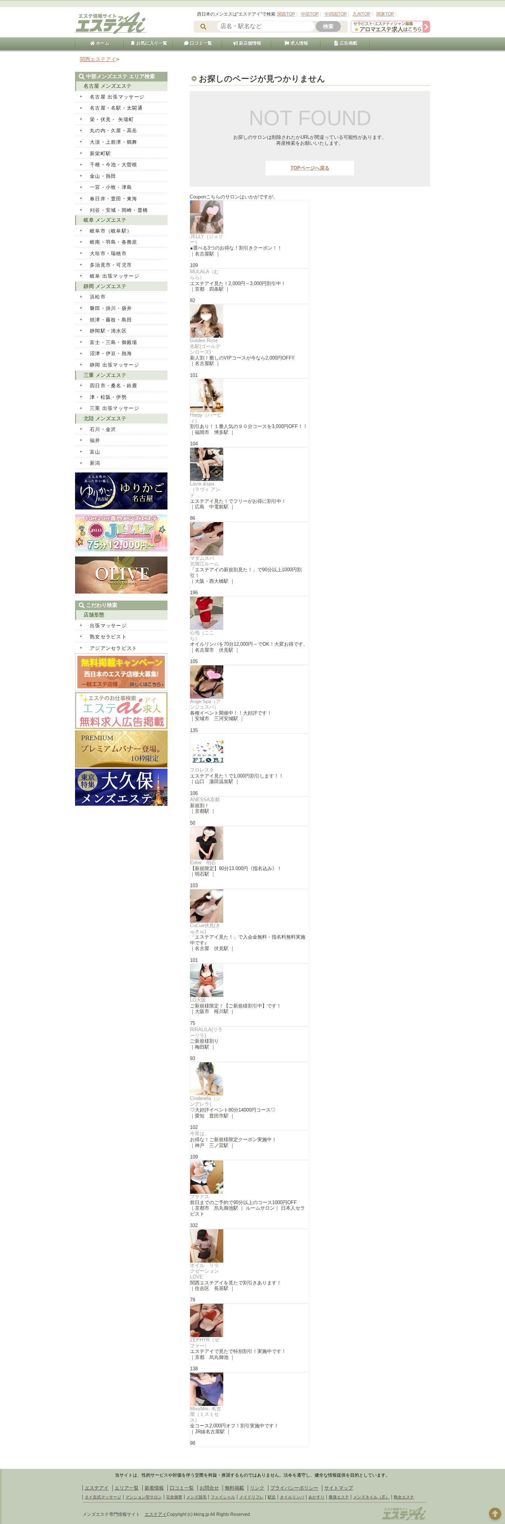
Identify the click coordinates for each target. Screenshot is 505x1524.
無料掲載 (234, 1488)
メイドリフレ (251, 1497)
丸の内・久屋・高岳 (114, 130)
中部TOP (310, 14)
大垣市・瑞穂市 (108, 253)
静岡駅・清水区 (108, 331)
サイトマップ (338, 1488)
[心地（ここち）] (249, 613)
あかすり (316, 1497)
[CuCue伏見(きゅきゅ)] (249, 906)
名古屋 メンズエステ (108, 86)
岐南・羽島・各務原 (114, 242)
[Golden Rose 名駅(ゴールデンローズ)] (249, 321)
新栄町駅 (100, 153)
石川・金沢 (103, 429)
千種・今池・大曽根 (114, 164)
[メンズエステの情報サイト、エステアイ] (110, 33)
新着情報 (154, 1488)
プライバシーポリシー (294, 1488)
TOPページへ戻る (310, 168)
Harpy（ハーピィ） (206, 418)
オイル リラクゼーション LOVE (207, 1271)
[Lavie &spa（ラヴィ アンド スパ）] (249, 464)
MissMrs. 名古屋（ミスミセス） (205, 1414)
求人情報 (298, 43)
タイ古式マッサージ (103, 1497)
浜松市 (98, 297)
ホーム (102, 43)
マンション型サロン (143, 1497)
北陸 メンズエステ (105, 418)
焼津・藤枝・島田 (111, 319)
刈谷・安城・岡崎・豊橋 (119, 210)
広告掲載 (347, 43)
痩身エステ (339, 1497)
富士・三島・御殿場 (114, 342)
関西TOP (286, 14)
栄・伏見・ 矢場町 (112, 119)
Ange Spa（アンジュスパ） (205, 704)
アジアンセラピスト (114, 648)
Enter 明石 (203, 862)
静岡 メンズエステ (105, 286)
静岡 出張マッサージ (114, 365)
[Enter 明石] (249, 843)
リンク (257, 1488)
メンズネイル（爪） (371, 1497)
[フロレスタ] (249, 750)
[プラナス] (249, 1177)
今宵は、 (199, 1133)
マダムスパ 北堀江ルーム (204, 561)
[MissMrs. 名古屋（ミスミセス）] (249, 1389)
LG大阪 (198, 1000)
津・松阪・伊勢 (108, 397)
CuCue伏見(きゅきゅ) (205, 928)
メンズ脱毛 (196, 1497)
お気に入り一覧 (151, 43)
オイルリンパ (292, 1497)
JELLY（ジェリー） (206, 239)
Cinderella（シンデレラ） (205, 1101)
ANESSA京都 (205, 799)
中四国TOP (336, 14)
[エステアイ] (404, 1519)
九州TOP (361, 14)
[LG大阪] (249, 980)
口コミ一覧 (200, 43)
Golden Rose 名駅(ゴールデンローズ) (205, 346)
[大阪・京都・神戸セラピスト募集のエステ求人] (390, 31)
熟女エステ (404, 1497)
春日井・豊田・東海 (114, 198)
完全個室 (174, 1497)
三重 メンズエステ (105, 375)
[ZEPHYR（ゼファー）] (249, 1320)
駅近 (272, 1497)
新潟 (95, 463)
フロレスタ (202, 770)
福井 (95, 440)
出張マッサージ (108, 625)
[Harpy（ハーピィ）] (249, 395)
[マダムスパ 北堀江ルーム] (249, 538)
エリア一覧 (127, 1488)
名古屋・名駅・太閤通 (116, 108)
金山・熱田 (103, 176)
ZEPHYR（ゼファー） (204, 1342)
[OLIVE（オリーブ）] (121, 592)
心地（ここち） (202, 635)
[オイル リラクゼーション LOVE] (249, 1246)
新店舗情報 (249, 43)
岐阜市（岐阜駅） (111, 231)
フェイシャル (223, 1497)
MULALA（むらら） (204, 274)
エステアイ (97, 1488)
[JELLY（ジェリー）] (249, 217)
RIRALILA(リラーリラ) (206, 1032)
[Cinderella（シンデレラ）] (249, 1079)
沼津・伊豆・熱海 (111, 353)
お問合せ (209, 1488)
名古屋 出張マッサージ (117, 97)
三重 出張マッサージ (114, 408)
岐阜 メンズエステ (105, 220)
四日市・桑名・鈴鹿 (114, 385)
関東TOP (385, 14)
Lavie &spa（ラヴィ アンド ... (205, 489)
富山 (95, 452)
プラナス (199, 1196)
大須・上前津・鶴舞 (114, 142)
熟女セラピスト (108, 636)
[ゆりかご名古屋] (121, 508)
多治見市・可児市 (111, 265)
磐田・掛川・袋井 (111, 308)
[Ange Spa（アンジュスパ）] (249, 682)
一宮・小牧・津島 (111, 187)
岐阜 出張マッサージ (114, 276)
